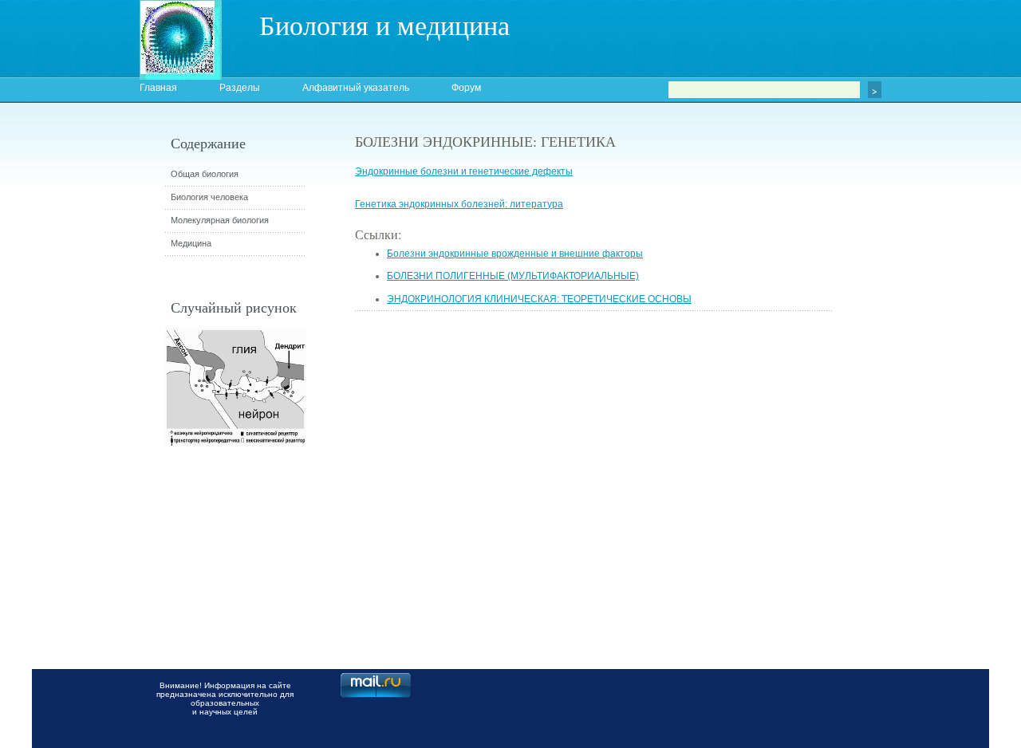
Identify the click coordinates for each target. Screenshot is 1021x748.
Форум (466, 87)
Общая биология (204, 174)
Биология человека (209, 197)
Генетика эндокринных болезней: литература (459, 204)
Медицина (191, 243)
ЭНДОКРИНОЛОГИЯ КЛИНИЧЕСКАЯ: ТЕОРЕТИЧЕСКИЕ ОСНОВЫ (539, 299)
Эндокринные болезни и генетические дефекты (464, 171)
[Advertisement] (921, 418)
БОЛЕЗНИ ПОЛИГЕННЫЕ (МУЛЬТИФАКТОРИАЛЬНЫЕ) (513, 275)
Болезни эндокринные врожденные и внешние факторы (515, 253)
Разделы (239, 87)
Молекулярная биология (220, 220)
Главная (158, 87)
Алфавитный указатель (355, 87)
